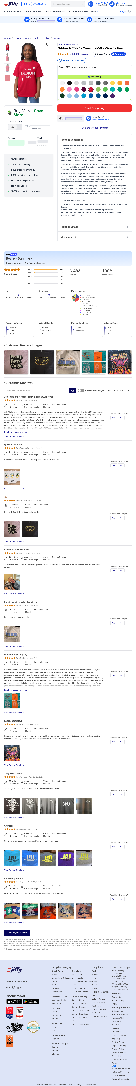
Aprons (55, 1050)
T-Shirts (55, 974)
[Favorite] (48, 44)
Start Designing (94, 108)
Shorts (55, 1019)
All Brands (96, 1013)
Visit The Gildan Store (67, 44)
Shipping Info (117, 1011)
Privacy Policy (118, 1049)
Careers (115, 1028)
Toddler (95, 985)
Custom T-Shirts (79, 1003)
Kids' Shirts (57, 1003)
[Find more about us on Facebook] (8, 987)
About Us (116, 1025)
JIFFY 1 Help (118, 1000)
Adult (94, 971)
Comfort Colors (98, 1002)
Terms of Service (119, 1052)
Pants (54, 1012)
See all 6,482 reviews (17, 933)
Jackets (55, 988)
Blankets (56, 1054)
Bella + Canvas (98, 999)
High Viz (55, 1039)
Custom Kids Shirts (80, 1014)
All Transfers (77, 974)
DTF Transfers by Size (82, 981)
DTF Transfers (78, 978)
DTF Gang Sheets (80, 992)
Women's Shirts (59, 1000)
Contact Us (117, 997)
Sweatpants (57, 1015)
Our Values (117, 1032)
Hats (54, 1027)
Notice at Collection (120, 1072)
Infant (94, 988)
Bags (54, 1030)
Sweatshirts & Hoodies (62, 978)
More (93, 11)
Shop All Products (99, 1016)
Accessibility (117, 1056)
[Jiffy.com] (11, 4)
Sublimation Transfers (81, 985)
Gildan (95, 995)
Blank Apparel (58, 971)
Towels (55, 1047)
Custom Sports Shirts (81, 1024)
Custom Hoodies (79, 1007)
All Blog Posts (118, 1042)
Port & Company (99, 1009)
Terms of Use (90, 1085)
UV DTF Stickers (79, 988)
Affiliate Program (119, 1035)
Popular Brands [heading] (100, 992)
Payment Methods (120, 1018)
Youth (94, 981)
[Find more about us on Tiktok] (19, 987)
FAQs (114, 1004)
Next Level (96, 1006)
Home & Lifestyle (60, 1043)
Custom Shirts (78, 1000)
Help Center (117, 994)
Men (94, 978)
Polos (54, 981)
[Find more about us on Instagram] (13, 987)
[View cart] (129, 11)
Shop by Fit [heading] (98, 967)
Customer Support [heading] (121, 967)
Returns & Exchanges (121, 1014)
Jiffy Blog (116, 1039)
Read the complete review (16, 432)
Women (95, 974)
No (121, 418)
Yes (114, 418)
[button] (28, 73)
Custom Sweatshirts (80, 1010)
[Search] (82, 3)
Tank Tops (56, 985)
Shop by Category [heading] (61, 967)
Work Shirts (57, 992)
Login (123, 11)
